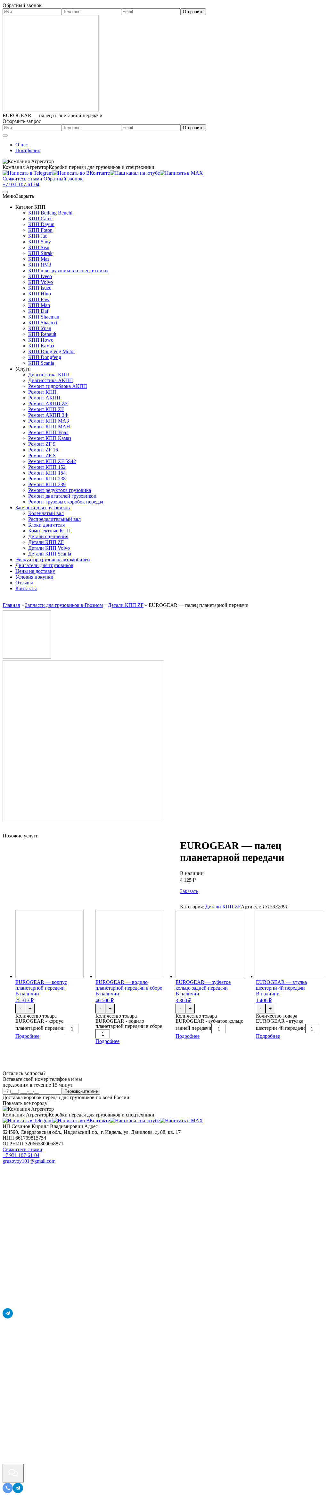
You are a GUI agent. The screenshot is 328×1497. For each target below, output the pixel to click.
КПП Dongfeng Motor (51, 351)
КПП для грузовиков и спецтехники (68, 270)
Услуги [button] (23, 369)
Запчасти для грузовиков (42, 507)
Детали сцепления (48, 536)
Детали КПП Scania (49, 553)
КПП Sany (39, 241)
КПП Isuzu (40, 288)
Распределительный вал (54, 519)
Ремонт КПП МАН (49, 426)
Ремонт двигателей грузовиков (62, 496)
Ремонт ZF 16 (43, 449)
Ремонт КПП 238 (47, 478)
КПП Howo (40, 340)
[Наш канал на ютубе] (135, 173)
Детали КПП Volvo (49, 548)
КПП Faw (39, 299)
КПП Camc (40, 218)
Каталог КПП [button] (30, 207)
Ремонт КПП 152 (47, 467)
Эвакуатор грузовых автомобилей (52, 559)
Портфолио (27, 150)
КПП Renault (42, 334)
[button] (18, 196)
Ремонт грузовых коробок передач (65, 501)
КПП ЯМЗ (39, 264)
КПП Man (39, 305)
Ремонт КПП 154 (47, 473)
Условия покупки (34, 577)
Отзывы (24, 582)
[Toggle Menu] (5, 135)
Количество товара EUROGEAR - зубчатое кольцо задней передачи (209, 1022)
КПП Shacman (43, 317)
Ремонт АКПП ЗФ (48, 415)
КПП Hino (39, 293)
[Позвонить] (8, 1491)
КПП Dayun (41, 224)
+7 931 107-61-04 (21, 184)
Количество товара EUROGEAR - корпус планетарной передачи (40, 1022)
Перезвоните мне (81, 1091)
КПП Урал (39, 328)
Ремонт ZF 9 (41, 444)
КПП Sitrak (40, 253)
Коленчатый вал (46, 513)
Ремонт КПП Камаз (49, 438)
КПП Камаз (41, 345)
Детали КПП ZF (46, 542)
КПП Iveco (40, 276)
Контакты (26, 588)
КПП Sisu (38, 247)
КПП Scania (41, 363)
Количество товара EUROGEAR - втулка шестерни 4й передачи (280, 1022)
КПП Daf (38, 311)
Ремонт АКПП (44, 397)
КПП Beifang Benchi (50, 212)
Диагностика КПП (48, 374)
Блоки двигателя (46, 525)
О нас (21, 144)
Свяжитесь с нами (22, 1149)
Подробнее (27, 1036)
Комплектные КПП (49, 530)
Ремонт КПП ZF (46, 409)
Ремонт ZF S (42, 455)
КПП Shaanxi (42, 322)
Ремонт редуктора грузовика (59, 490)
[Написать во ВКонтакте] (81, 173)
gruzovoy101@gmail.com (29, 1161)
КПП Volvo (40, 282)
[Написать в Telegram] (28, 173)
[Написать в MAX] (181, 173)
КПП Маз (38, 259)
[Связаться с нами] (13, 1473)
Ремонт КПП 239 (47, 484)
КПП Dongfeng (44, 357)
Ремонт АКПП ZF (48, 403)
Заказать (189, 891)
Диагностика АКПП (50, 380)
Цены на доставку (35, 571)
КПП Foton (40, 230)
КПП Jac (37, 236)
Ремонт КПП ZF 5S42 (52, 461)
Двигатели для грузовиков (44, 565)
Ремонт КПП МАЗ (48, 421)
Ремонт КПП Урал (48, 432)
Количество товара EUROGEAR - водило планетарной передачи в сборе (128, 1021)
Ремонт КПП (42, 392)
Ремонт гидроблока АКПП (57, 386)
